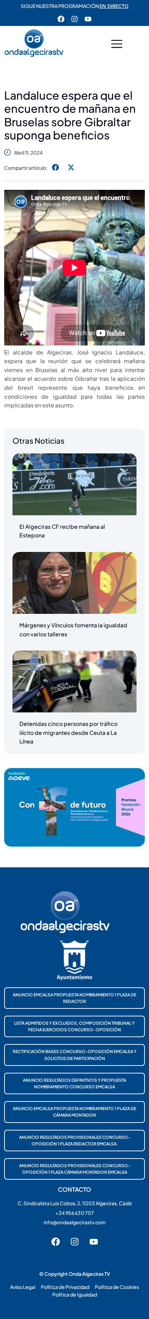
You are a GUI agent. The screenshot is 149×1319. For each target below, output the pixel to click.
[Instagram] (74, 19)
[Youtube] (88, 19)
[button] (116, 45)
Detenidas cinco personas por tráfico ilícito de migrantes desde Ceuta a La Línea (68, 732)
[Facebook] (61, 19)
